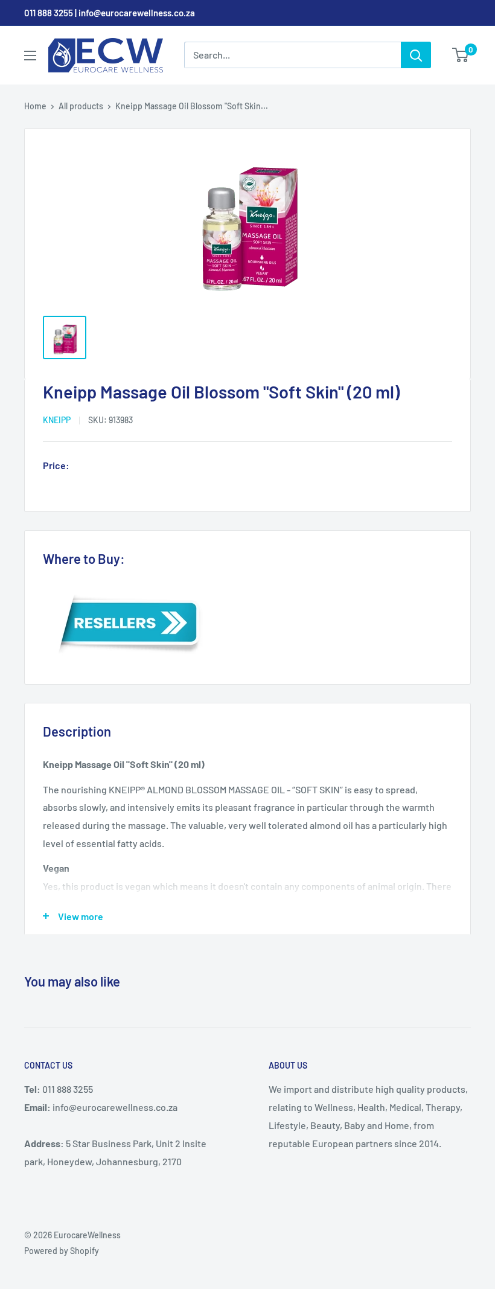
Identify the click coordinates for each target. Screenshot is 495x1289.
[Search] (416, 55)
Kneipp (57, 420)
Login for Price (108, 466)
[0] (460, 55)
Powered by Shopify (61, 1251)
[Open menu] (30, 55)
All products (81, 106)
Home (35, 106)
